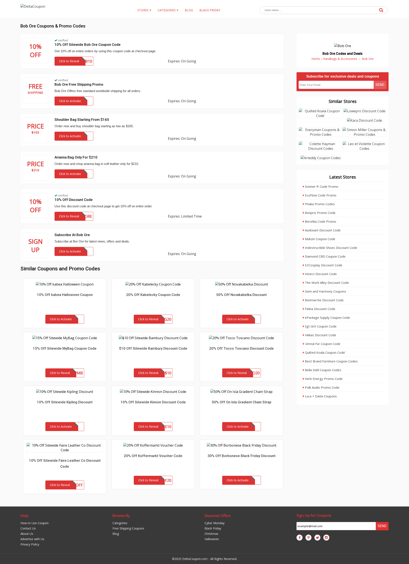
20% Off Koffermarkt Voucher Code (153, 456)
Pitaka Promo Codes (319, 204)
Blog (115, 534)
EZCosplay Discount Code (323, 265)
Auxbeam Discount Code (322, 230)
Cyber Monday (214, 523)
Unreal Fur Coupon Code (322, 344)
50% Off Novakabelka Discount (241, 295)
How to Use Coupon (34, 523)
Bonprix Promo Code (320, 213)
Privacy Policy (29, 544)
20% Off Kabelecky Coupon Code (153, 295)
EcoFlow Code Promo (320, 195)
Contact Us (28, 528)
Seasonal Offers (217, 515)
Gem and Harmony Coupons (325, 291)
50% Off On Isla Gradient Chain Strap (241, 402)
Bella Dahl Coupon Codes (322, 370)
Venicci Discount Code (320, 274)
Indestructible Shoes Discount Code (330, 247)
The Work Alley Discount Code (326, 282)
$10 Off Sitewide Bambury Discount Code (153, 348)
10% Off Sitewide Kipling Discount (64, 402)
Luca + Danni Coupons (320, 396)
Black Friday (212, 528)
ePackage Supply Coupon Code (327, 317)
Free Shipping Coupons (128, 528)
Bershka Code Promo (320, 221)
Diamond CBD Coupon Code (325, 256)
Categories (119, 523)
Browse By (121, 515)
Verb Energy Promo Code (323, 378)
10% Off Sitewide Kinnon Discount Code (153, 402)
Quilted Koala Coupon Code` (325, 352)
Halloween (211, 539)
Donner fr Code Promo (321, 186)
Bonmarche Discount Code (324, 300)
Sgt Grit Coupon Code (320, 326)
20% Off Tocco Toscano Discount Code (241, 348)
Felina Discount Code (319, 309)
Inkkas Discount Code (320, 335)
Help (24, 515)
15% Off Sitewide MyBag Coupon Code (64, 348)
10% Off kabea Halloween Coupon (65, 295)
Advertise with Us (32, 539)
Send (380, 85)
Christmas (211, 534)
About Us (26, 534)
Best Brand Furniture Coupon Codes (331, 361)
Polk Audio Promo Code (321, 387)
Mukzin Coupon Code (319, 239)
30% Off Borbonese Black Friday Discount (241, 456)
